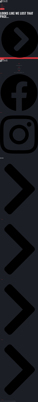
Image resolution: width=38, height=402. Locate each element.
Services (2, 4)
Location (19, 70)
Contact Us (2, 7)
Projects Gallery (3, 6)
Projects (2, 5)
